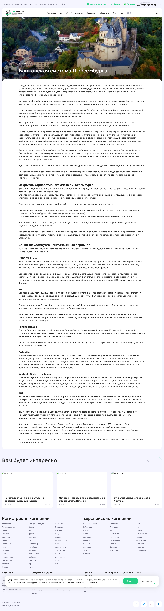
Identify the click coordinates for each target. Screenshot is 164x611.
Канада (58, 537)
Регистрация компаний (57, 13)
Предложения (77, 13)
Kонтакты (52, 4)
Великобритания (90, 524)
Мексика (5, 550)
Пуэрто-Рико (7, 557)
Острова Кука (34, 554)
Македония (114, 537)
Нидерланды (115, 540)
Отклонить (147, 581)
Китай (31, 540)
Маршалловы (60, 547)
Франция (113, 547)
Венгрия (139, 524)
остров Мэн (141, 540)
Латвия (139, 530)
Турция (31, 564)
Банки (86, 591)
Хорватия (140, 547)
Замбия (5, 567)
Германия (114, 527)
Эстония (86, 554)
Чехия (85, 550)
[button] (149, 460)
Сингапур (32, 560)
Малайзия (33, 547)
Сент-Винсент (61, 557)
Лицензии (104, 13)
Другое (34, 593)
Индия (57, 534)
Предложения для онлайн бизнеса (12, 590)
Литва (85, 534)
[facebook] (136, 604)
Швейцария (114, 550)
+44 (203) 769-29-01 (146, 5)
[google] (151, 604)
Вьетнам (58, 530)
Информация (21, 4)
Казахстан (33, 537)
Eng (129, 13)
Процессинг (91, 13)
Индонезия (6, 537)
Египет (31, 567)
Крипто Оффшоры (64, 590)
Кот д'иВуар (33, 544)
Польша (86, 544)
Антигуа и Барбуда (36, 524)
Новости (33, 4)
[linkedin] (159, 604)
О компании (7, 4)
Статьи (43, 4)
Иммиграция (118, 13)
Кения (4, 540)
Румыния (140, 544)
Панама (58, 554)
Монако (86, 540)
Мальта (139, 537)
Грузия (31, 534)
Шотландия (141, 550)
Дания (138, 527)
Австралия (6, 524)
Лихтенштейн (115, 534)
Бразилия (59, 527)
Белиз (31, 527)
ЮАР (57, 564)
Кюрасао (58, 544)
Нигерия (32, 550)
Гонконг (5, 534)
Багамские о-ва (8, 527)
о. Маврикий (60, 550)
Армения (59, 524)
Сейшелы (32, 557)
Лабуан (5, 547)
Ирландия (87, 530)
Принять (130, 581)
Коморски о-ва (61, 540)
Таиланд (5, 564)
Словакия (87, 547)
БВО (30, 530)
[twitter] (144, 604)
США (57, 560)
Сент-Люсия (7, 560)
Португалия (114, 544)
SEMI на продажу (38, 590)
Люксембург (141, 534)
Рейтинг (63, 4)
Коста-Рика (6, 544)
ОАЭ (4, 554)
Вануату (5, 530)
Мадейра (87, 537)
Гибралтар (87, 527)
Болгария (114, 524)
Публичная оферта (11, 602)
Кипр (112, 530)
